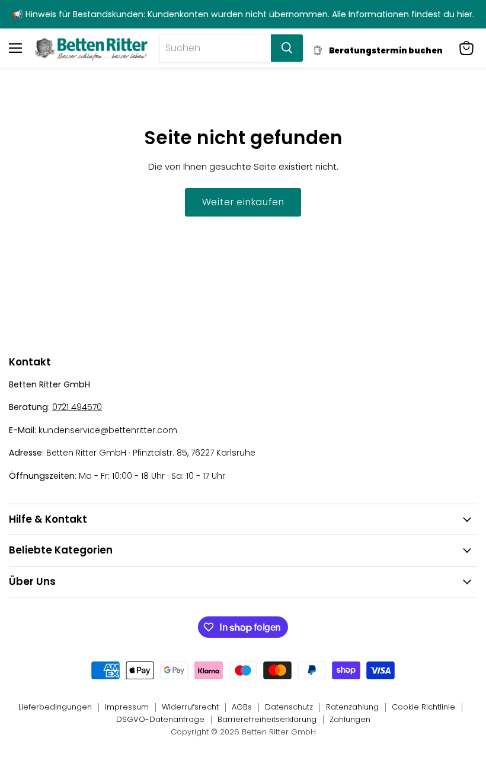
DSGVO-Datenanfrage (160, 719)
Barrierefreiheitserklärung (267, 719)
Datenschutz (289, 707)
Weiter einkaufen (243, 202)
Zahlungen (350, 719)
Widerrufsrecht (190, 707)
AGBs (242, 707)
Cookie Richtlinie (423, 707)
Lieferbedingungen (55, 707)
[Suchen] (287, 48)
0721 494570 (77, 407)
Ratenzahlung (352, 707)
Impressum (127, 707)
